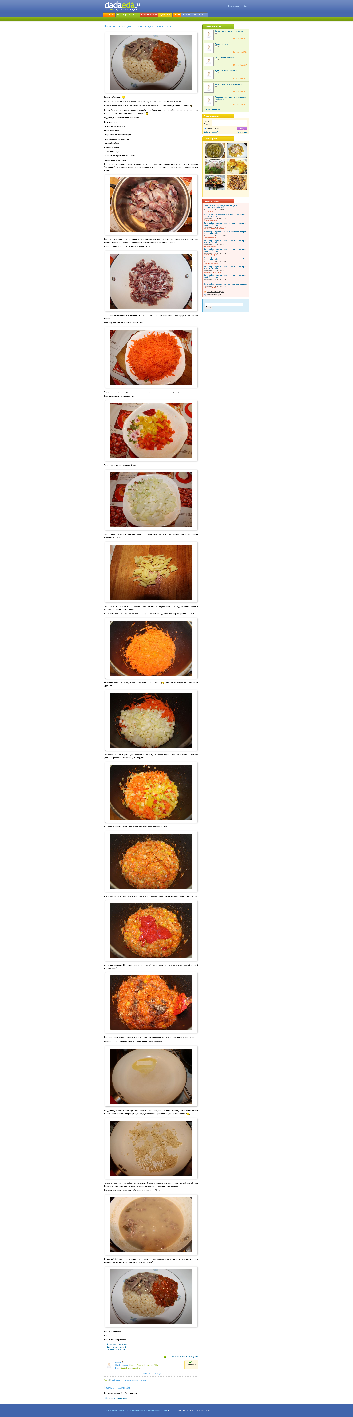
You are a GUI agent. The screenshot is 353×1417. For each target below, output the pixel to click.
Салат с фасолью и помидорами (228, 84)
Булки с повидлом (222, 44)
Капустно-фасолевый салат (226, 57)
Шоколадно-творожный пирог (214, 229)
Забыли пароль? (211, 132)
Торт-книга (207, 281)
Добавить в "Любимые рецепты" (185, 1357)
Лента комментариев (215, 292)
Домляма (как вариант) (116, 1347)
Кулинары (165, 14)
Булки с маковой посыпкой (226, 71)
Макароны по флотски (116, 1350)
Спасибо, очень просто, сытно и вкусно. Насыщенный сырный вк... (220, 207)
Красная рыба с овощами (213, 272)
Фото (177, 14)
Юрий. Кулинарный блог (131, 1368)
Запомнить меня (213, 128)
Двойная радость (210, 237)
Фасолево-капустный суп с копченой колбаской (230, 98)
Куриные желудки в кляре (117, 1344)
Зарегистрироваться (194, 14)
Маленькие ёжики (210, 246)
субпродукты (117, 1380)
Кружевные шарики (210, 220)
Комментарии (149, 14)
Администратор (209, 210)
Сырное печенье (210, 211)
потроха (127, 1380)
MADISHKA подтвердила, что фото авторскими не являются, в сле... (225, 215)
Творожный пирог (210, 288)
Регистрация (233, 6)
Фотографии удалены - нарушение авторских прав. (225, 284)
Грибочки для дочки (211, 263)
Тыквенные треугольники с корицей (229, 31)
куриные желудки (139, 1380)
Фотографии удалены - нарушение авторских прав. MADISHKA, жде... (225, 224)
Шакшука (158, 1373)
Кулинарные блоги (127, 14)
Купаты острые (147, 1373)
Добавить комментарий (117, 1398)
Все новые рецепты (212, 109)
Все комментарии (214, 295)
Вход (246, 6)
